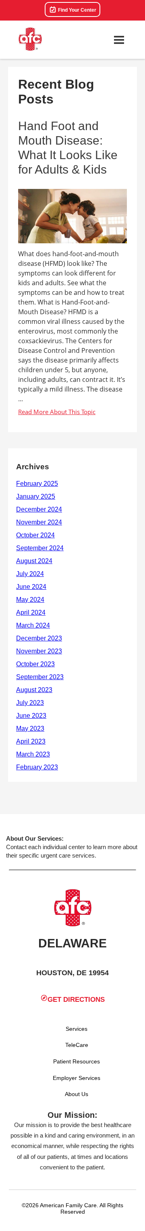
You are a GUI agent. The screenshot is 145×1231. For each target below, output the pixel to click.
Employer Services (76, 1078)
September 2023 (40, 677)
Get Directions (76, 999)
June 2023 (31, 715)
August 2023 (34, 689)
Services (76, 1029)
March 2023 (33, 754)
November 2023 (39, 651)
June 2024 (31, 586)
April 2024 (31, 612)
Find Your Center (76, 10)
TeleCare (76, 1045)
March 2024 (33, 625)
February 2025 (37, 483)
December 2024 (39, 509)
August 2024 (34, 560)
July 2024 (30, 573)
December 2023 (39, 638)
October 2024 (35, 535)
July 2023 (30, 702)
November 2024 (39, 522)
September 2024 (40, 548)
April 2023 (31, 741)
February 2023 (37, 767)
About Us (76, 1094)
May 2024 (30, 599)
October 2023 (35, 664)
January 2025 (35, 496)
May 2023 (30, 728)
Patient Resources (76, 1061)
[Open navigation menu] (119, 40)
